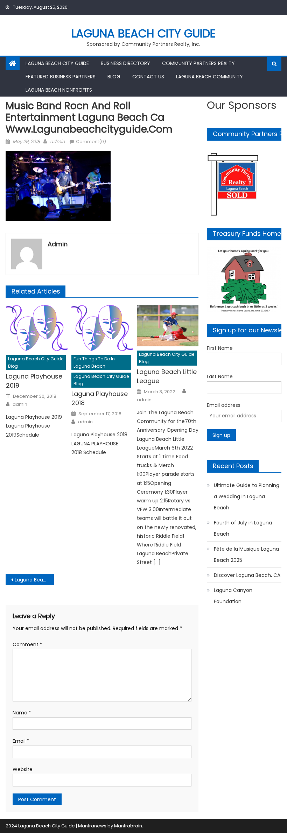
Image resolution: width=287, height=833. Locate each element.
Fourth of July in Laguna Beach (243, 528)
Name (22, 712)
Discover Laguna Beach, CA (247, 575)
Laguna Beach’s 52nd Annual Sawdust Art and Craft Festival (34, 579)
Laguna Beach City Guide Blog (35, 362)
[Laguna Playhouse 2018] (102, 328)
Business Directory (125, 63)
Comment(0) (91, 141)
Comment (27, 644)
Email (21, 740)
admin (57, 141)
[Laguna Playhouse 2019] (37, 328)
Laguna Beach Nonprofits (59, 89)
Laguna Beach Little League (167, 376)
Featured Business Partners (61, 76)
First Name (220, 348)
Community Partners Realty (198, 63)
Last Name (220, 376)
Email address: (224, 405)
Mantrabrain (128, 826)
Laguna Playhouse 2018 (99, 398)
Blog (113, 76)
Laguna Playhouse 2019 (34, 381)
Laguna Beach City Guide (143, 33)
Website (23, 769)
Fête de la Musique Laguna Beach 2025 (246, 554)
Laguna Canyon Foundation (233, 596)
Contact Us (148, 76)
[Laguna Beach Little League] (167, 325)
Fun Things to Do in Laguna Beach (94, 362)
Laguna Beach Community (209, 76)
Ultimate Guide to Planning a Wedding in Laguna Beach (246, 496)
